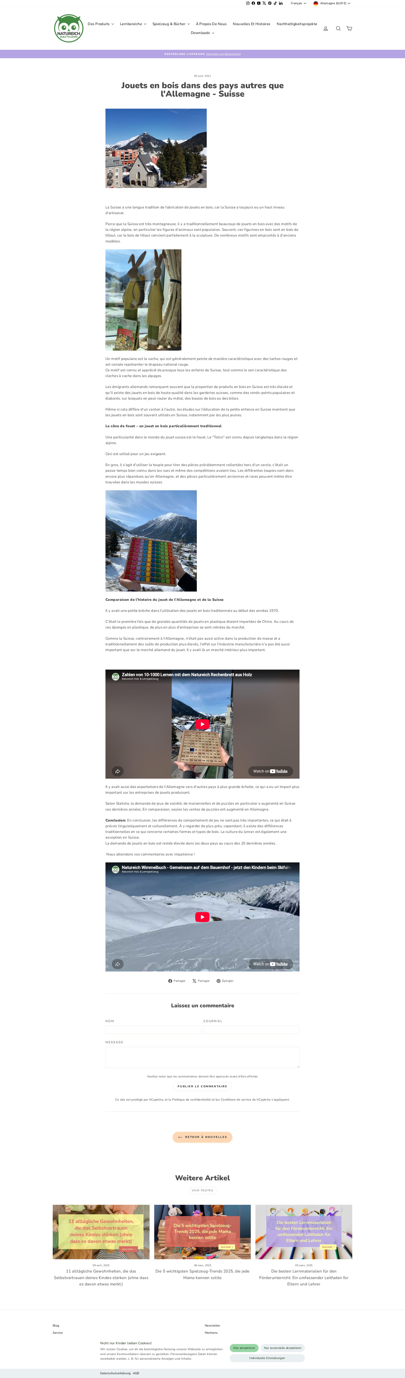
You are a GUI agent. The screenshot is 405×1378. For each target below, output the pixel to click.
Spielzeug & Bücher (169, 24)
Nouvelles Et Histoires (251, 24)
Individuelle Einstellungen (267, 1358)
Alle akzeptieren (244, 1348)
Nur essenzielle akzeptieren (282, 1348)
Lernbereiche (131, 24)
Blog (56, 1326)
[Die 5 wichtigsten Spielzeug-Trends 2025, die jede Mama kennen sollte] (202, 1232)
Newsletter (212, 1326)
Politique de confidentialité (191, 1099)
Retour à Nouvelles (205, 1137)
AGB (136, 1373)
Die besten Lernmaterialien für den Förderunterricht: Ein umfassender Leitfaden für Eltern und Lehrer (303, 1278)
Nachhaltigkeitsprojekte (297, 24)
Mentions (211, 1333)
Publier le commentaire (202, 1086)
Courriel (213, 1021)
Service (58, 1333)
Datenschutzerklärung (115, 1373)
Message (114, 1042)
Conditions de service (236, 1099)
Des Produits (99, 24)
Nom (109, 1021)
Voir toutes (202, 1190)
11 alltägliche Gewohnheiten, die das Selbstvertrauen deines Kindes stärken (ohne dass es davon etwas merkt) (101, 1278)
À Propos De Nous (211, 24)
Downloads (201, 32)
